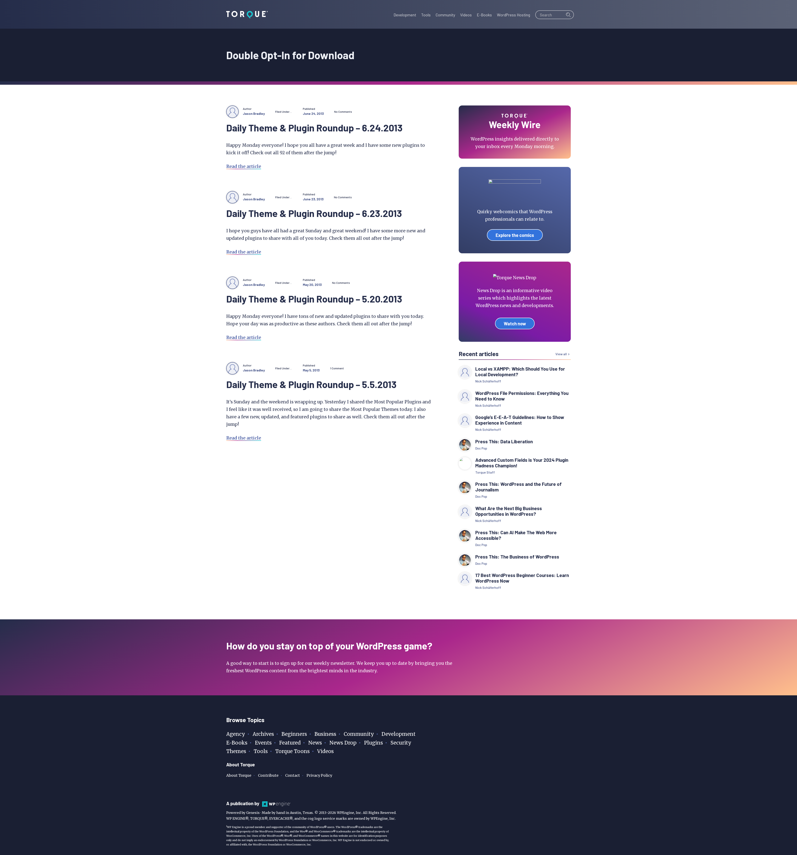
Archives (263, 734)
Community (359, 734)
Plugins (373, 743)
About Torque (238, 775)
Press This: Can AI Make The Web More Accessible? (516, 535)
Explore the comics (515, 235)
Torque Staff (485, 472)
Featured (290, 743)
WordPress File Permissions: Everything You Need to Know (521, 396)
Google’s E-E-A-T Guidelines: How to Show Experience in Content (519, 420)
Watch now (515, 323)
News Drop (343, 743)
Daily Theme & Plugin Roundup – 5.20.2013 (314, 298)
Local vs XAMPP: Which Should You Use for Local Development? (520, 371)
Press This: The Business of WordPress (517, 557)
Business (325, 734)
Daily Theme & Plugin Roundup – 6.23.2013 (314, 213)
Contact (292, 775)
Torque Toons (292, 751)
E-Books (236, 743)
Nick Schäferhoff (488, 381)
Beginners (294, 734)
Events (263, 743)
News (315, 743)
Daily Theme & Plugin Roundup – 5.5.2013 (311, 384)
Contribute (268, 775)
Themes (236, 751)
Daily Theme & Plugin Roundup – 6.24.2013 (314, 127)
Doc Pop (481, 448)
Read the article (243, 166)
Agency (235, 734)
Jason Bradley (254, 113)
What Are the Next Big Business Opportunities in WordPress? (508, 511)
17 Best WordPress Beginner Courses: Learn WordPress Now (522, 578)
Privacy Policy (319, 775)
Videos (325, 751)
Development (398, 734)
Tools (261, 751)
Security (400, 743)
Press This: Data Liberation (504, 441)
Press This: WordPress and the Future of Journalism (518, 486)
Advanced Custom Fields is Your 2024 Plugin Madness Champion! (521, 462)
